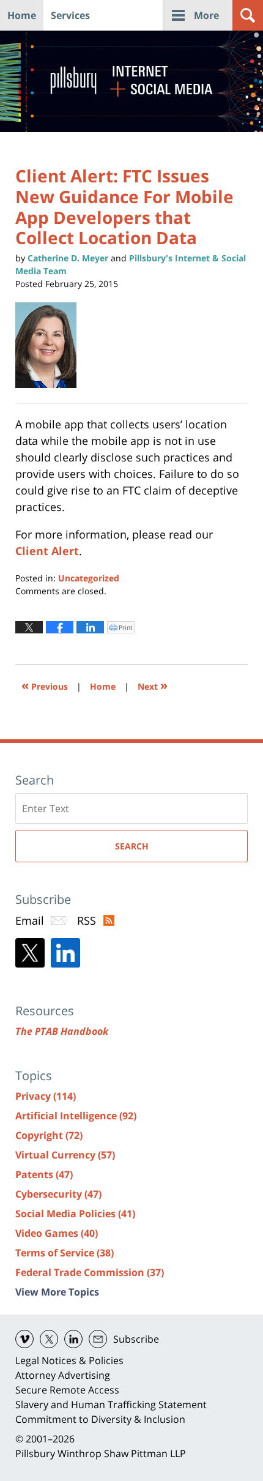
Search (132, 846)
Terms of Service (64, 1252)
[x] (49, 1339)
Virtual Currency (65, 1155)
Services (70, 15)
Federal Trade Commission (89, 1272)
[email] (98, 1339)
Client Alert (47, 550)
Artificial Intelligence (75, 1115)
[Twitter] (30, 953)
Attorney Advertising (62, 1375)
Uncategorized (88, 578)
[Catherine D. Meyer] (50, 345)
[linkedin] (73, 1339)
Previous (44, 685)
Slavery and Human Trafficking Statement (111, 1404)
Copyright (49, 1135)
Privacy (45, 1096)
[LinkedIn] (65, 953)
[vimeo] (24, 1339)
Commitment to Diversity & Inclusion (100, 1419)
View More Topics (57, 1292)
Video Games (56, 1233)
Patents (44, 1174)
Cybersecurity (58, 1194)
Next (153, 685)
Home (21, 15)
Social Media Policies (75, 1213)
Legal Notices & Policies (69, 1360)
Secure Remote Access (67, 1390)
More (206, 15)
